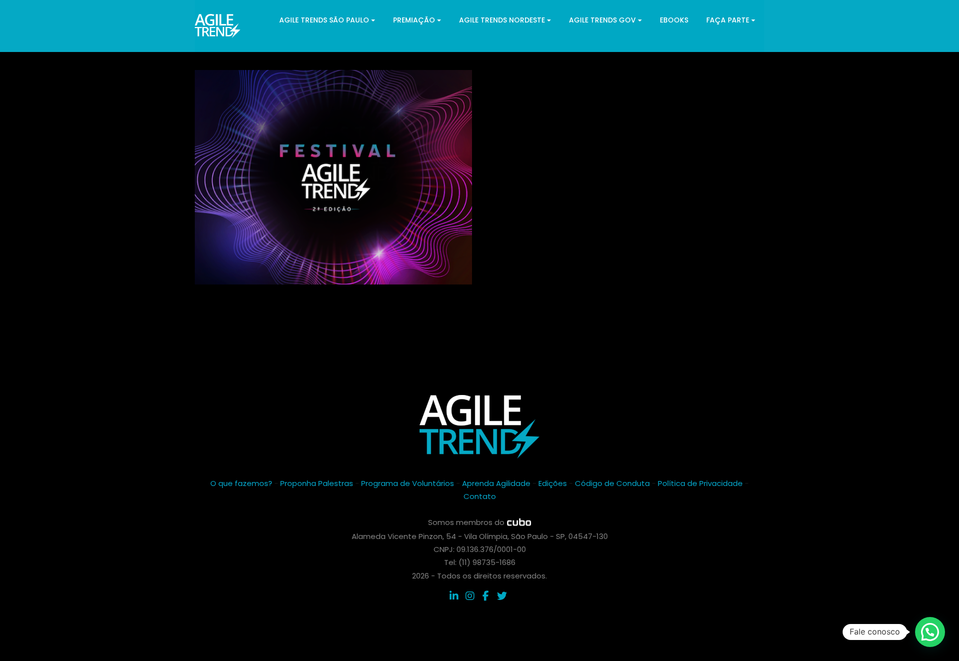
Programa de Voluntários (407, 483)
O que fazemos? (241, 483)
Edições (552, 483)
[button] (930, 632)
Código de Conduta (612, 483)
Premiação (414, 20)
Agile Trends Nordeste (502, 20)
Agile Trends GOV (602, 20)
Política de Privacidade (700, 483)
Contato (480, 496)
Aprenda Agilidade (496, 483)
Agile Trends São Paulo (324, 20)
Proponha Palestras (316, 483)
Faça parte (727, 20)
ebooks (674, 20)
